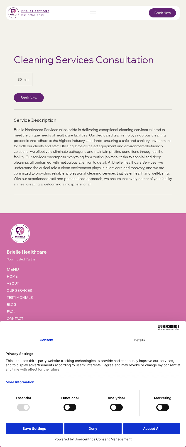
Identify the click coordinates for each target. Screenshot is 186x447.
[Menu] (93, 12)
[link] (29, 97)
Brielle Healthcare (35, 11)
